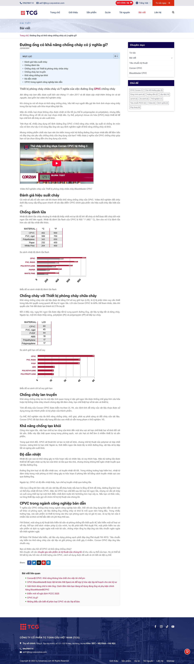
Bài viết (142, 12)
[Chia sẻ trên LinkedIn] (48, 562)
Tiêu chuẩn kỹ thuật (138, 63)
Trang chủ (55, 12)
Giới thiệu (73, 12)
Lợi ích (133, 99)
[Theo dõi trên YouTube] (173, 627)
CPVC (97, 88)
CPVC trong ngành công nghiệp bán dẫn (43, 82)
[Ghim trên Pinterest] (43, 562)
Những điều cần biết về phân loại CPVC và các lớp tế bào (53, 601)
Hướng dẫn (152, 94)
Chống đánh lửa (32, 65)
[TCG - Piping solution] (33, 12)
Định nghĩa (163, 103)
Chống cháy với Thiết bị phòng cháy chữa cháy (46, 68)
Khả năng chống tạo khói (36, 75)
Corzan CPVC (135, 68)
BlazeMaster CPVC (138, 73)
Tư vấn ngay (161, 3)
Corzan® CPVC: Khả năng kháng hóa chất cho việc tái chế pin (56, 578)
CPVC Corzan (136, 90)
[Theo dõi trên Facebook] (155, 627)
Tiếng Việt (143, 3)
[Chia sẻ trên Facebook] (29, 562)
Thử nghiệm (156, 99)
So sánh (144, 99)
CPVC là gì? (32, 597)
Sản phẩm (91, 12)
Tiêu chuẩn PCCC (138, 103)
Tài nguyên (124, 12)
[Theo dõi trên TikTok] (167, 627)
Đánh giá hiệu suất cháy (36, 62)
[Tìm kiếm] (173, 12)
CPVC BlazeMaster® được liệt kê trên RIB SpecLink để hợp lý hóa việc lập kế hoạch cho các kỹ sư (72, 582)
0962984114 (28, 649)
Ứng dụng (135, 107)
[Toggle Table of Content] (114, 56)
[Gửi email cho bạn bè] (39, 562)
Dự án (108, 12)
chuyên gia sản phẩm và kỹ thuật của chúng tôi (60, 552)
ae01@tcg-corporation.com (35, 652)
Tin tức (132, 53)
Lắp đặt (164, 94)
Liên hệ (157, 12)
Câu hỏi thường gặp (153, 90)
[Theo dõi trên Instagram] (161, 627)
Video (151, 103)
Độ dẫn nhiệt (31, 78)
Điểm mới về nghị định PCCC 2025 (43, 593)
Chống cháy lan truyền (35, 72)
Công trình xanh (137, 94)
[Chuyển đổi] (172, 57)
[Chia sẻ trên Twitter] (34, 562)
